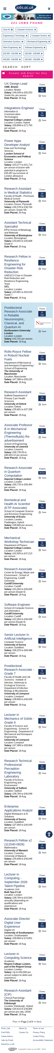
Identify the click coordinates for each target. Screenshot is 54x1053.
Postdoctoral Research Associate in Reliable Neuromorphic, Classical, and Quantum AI (18, 317)
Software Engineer (17, 604)
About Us (23, 1028)
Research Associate (18, 569)
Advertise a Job (7, 1044)
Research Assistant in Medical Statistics (18, 190)
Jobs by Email (7, 1040)
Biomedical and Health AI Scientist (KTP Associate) (17, 504)
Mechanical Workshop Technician (19, 540)
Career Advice (7, 1036)
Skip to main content (11, 2)
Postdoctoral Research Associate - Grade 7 (19, 669)
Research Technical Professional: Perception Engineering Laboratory (18, 768)
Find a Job (5, 1028)
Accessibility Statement (43, 1040)
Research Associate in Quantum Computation (18, 471)
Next (39, 1021)
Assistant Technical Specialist (17, 224)
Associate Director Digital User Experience (17, 922)
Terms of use (38, 1028)
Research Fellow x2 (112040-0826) (18, 842)
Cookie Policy (38, 1036)
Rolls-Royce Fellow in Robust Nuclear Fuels (17, 355)
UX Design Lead (15, 83)
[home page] (26, 12)
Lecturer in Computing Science (18, 956)
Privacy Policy (39, 1032)
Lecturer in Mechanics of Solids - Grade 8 (19, 718)
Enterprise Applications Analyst (18, 808)
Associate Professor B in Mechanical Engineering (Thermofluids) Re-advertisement (18, 432)
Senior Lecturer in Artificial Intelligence (18, 636)
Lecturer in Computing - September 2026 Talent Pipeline (15, 880)
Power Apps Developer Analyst (17, 143)
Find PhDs (5, 1032)
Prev (15, 1021)
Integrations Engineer (19, 108)
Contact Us (23, 1032)
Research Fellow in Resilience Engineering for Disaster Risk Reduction (17, 264)
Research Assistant (17, 392)
